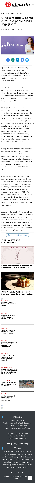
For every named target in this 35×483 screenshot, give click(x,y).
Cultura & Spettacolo (11, 13)
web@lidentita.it (20, 438)
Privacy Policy (12, 444)
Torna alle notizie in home (17, 235)
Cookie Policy (23, 444)
